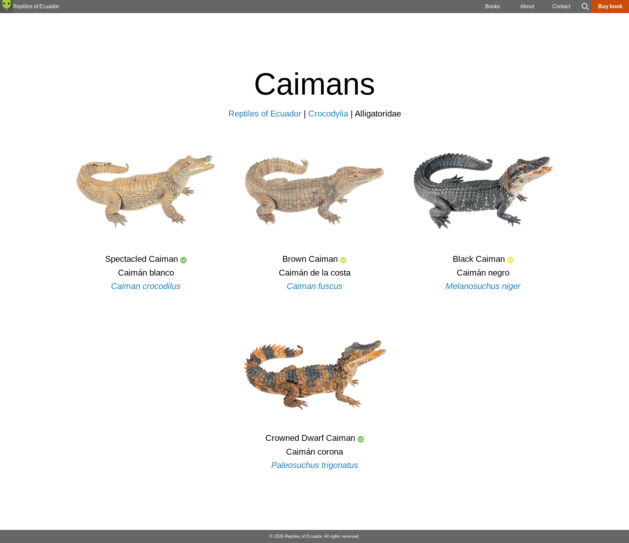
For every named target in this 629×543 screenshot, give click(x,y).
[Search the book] (585, 11)
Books (492, 6)
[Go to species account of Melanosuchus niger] (483, 250)
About (527, 6)
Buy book (610, 6)
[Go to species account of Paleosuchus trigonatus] (314, 429)
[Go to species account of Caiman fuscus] (314, 250)
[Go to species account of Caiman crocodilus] (145, 250)
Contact (561, 6)
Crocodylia (328, 113)
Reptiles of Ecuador (264, 113)
